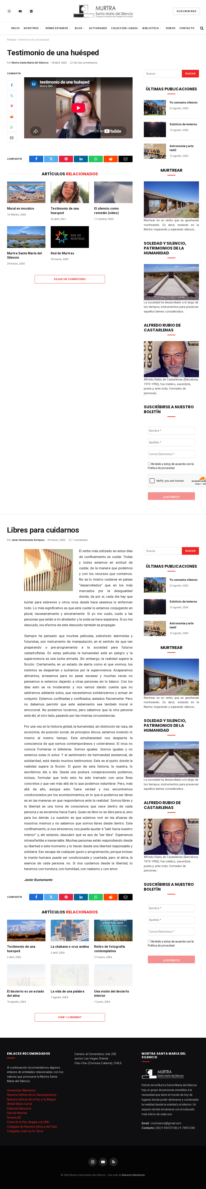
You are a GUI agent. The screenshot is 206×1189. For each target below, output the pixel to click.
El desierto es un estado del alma (25, 993)
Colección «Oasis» (124, 28)
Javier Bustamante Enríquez (28, 539)
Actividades (98, 28)
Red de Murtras (62, 253)
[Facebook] (11, 85)
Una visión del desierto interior (111, 993)
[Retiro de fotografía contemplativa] (113, 930)
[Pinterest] (11, 106)
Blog (78, 28)
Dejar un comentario (69, 279)
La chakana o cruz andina (70, 947)
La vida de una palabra (67, 991)
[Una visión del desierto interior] (113, 975)
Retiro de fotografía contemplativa (109, 949)
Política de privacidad (161, 468)
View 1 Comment (69, 1017)
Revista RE (14, 1117)
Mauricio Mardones (133, 1174)
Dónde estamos (56, 28)
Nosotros (31, 28)
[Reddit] (11, 116)
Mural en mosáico (20, 208)
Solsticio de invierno (183, 124)
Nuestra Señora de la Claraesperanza (31, 1095)
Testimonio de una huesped (65, 211)
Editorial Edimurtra (19, 1108)
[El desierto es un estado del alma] (26, 975)
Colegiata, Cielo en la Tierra (25, 1131)
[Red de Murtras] (70, 237)
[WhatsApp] (11, 127)
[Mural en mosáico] (26, 192)
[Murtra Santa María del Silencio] (103, 11)
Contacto (186, 28)
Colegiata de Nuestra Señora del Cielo (32, 1126)
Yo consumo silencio (184, 102)
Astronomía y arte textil (182, 148)
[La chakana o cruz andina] (70, 930)
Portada (11, 39)
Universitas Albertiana (21, 1090)
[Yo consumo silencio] (155, 107)
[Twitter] (11, 95)
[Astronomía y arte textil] (155, 151)
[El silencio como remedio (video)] (113, 192)
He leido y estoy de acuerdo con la (171, 466)
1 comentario (80, 539)
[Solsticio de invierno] (155, 129)
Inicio (15, 28)
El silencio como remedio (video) (106, 211)
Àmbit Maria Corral (19, 1104)
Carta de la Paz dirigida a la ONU (28, 1122)
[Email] (11, 137)
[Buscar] (201, 28)
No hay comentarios (85, 62)
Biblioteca (150, 28)
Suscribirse (186, 11)
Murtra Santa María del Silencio (29, 62)
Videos (170, 28)
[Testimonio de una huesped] (70, 192)
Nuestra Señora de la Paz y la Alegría (31, 1099)
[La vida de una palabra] (70, 975)
